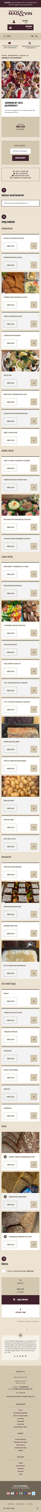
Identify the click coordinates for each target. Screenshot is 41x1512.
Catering (20, 1418)
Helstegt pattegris (20, 1442)
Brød (4, 1126)
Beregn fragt (20, 158)
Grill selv (21, 1471)
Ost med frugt (9, 984)
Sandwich (20, 1468)
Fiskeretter (7, 229)
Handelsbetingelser (20, 1413)
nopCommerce (20, 1504)
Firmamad (20, 1421)
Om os (20, 1410)
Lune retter (7, 557)
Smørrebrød (20, 1445)
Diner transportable (20, 1416)
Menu (8, 36)
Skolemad (20, 1424)
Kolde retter (8, 451)
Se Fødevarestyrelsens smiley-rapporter (20, 1396)
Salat (20, 1474)
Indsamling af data (20, 1427)
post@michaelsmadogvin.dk (22, 1389)
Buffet (20, 1450)
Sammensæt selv (20, 1448)
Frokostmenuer (20, 1439)
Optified (30, 1504)
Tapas (20, 1463)
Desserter (6, 857)
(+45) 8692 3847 (23, 1387)
